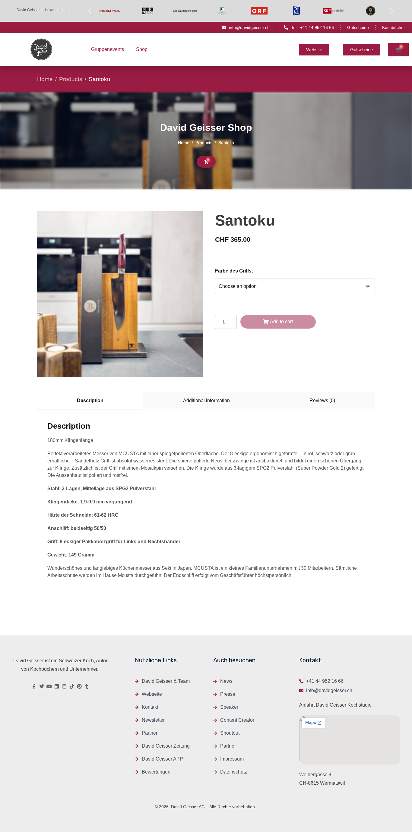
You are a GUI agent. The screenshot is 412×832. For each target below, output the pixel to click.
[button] (89, 10)
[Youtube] (49, 686)
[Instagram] (64, 686)
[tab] (90, 400)
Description (90, 400)
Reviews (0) (322, 400)
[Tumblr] (86, 686)
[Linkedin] (56, 686)
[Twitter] (41, 686)
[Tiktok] (71, 686)
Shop (141, 49)
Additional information (206, 400)
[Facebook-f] (34, 686)
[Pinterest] (79, 686)
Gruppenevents (107, 49)
